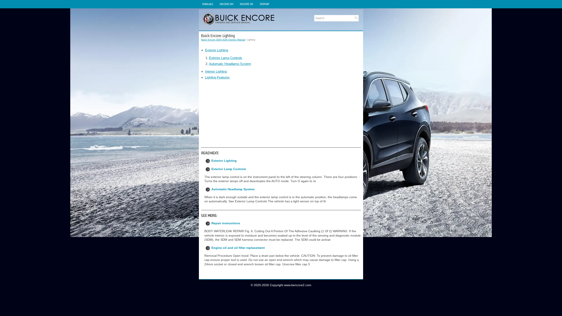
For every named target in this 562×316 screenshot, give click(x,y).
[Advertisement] (281, 113)
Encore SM (246, 4)
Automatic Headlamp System (230, 64)
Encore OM (226, 4)
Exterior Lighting (216, 50)
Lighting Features (217, 77)
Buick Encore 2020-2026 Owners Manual (223, 39)
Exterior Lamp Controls (225, 58)
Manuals (207, 4)
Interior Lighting (216, 71)
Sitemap (264, 4)
